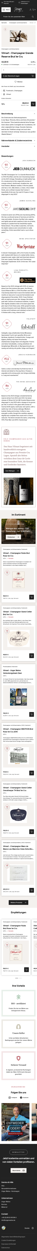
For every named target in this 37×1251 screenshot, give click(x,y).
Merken (20, 82)
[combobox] (18, 70)
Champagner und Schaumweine (18, 23)
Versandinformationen (8, 1188)
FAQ (2, 1186)
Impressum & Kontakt (8, 1244)
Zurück (27, 1228)
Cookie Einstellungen (8, 1240)
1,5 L (3, 104)
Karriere (4, 1204)
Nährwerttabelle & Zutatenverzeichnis (16, 140)
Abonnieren (16, 1170)
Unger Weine (5, 1202)
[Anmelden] (30, 10)
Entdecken (11, 537)
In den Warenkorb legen (11, 76)
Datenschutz (5, 1248)
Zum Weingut (10, 471)
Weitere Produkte (16, 902)
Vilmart (8, 94)
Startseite (4, 23)
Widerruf (4, 1207)
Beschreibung (7, 113)
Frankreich (9, 90)
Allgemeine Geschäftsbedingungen (13, 1237)
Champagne (18, 90)
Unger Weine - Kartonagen (10, 1191)
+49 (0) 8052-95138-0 (9, 1217)
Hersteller (5, 146)
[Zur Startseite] (18, 9)
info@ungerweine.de (8, 1220)
